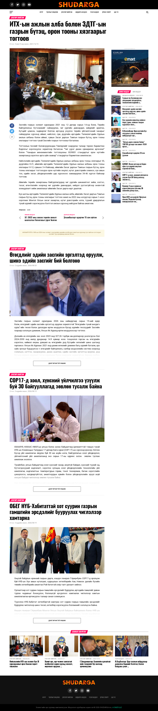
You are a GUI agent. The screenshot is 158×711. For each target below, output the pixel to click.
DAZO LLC (118, 707)
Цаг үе (116, 12)
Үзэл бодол (94, 12)
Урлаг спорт (106, 12)
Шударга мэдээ (81, 12)
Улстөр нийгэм (66, 12)
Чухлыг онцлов (52, 12)
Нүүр (41, 12)
